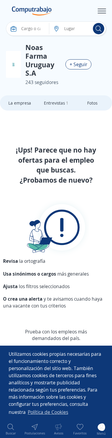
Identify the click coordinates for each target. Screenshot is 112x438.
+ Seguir (78, 64)
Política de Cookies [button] (48, 412)
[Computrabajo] (32, 11)
